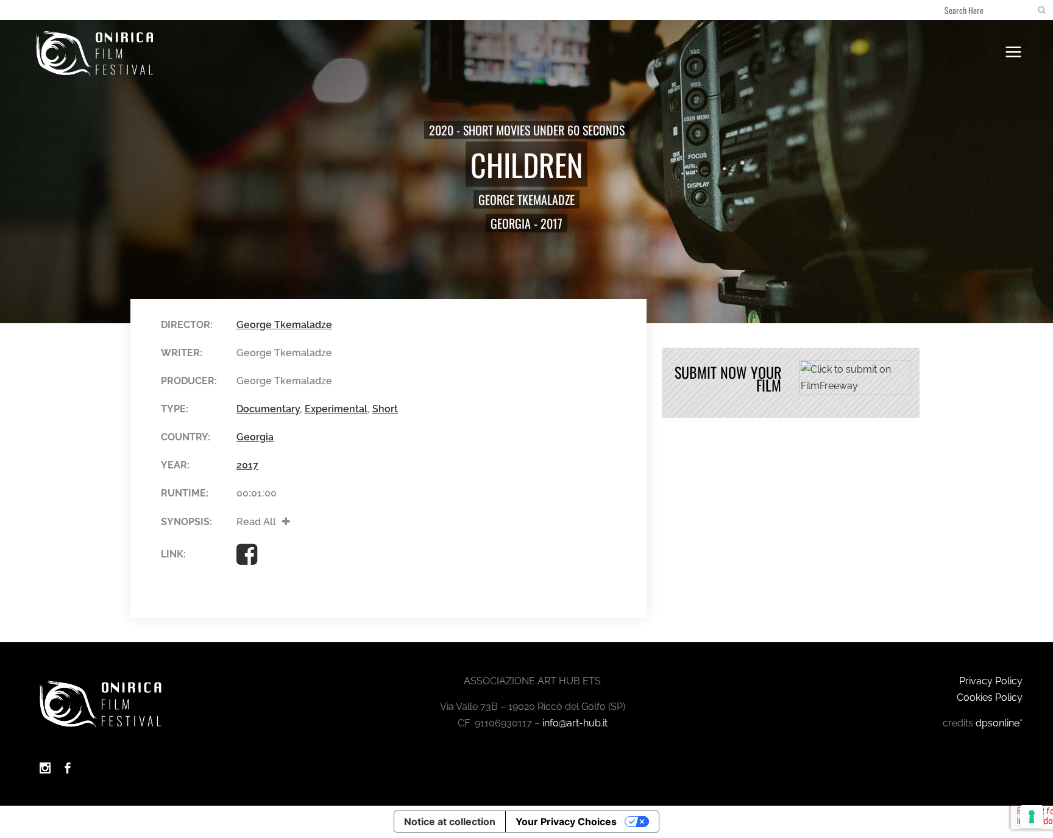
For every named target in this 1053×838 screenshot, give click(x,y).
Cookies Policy (990, 697)
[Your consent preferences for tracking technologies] (1031, 816)
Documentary (268, 409)
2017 (551, 223)
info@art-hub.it (575, 723)
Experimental (336, 409)
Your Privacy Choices (566, 821)
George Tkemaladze (526, 199)
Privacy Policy (991, 681)
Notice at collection (449, 821)
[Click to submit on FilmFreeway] (855, 392)
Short (385, 409)
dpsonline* (999, 723)
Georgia (511, 223)
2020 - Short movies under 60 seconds (527, 130)
